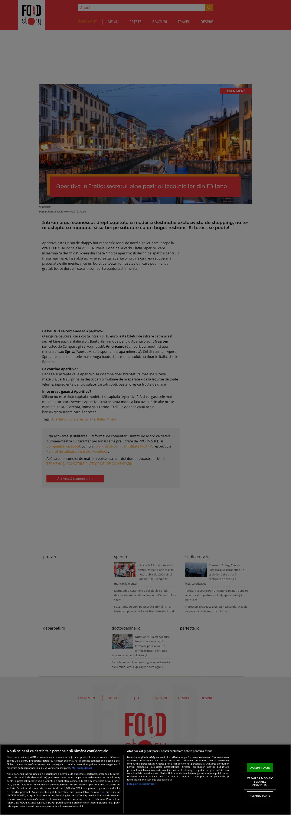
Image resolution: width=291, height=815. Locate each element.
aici (102, 792)
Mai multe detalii (82, 767)
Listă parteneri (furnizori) (142, 783)
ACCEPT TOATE (260, 767)
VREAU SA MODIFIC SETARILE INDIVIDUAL (260, 781)
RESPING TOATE (259, 796)
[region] (145, 780)
